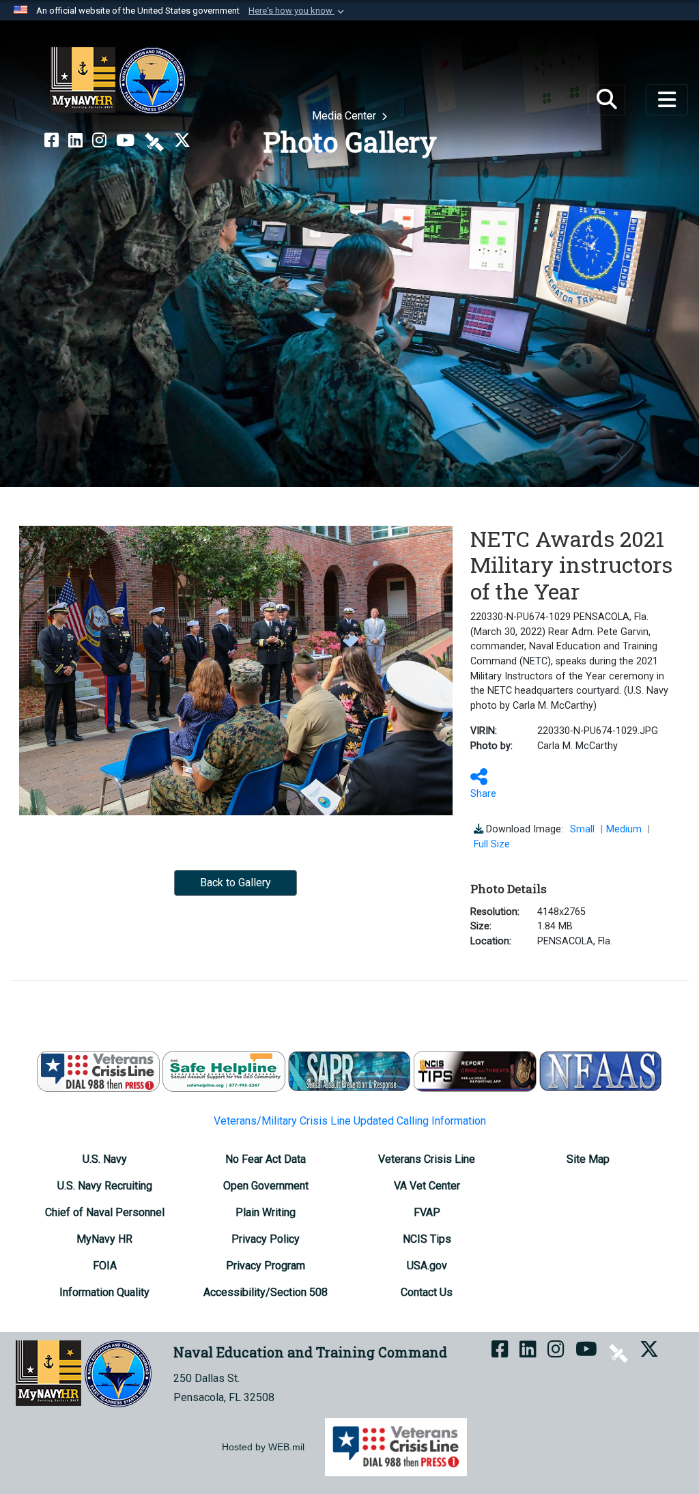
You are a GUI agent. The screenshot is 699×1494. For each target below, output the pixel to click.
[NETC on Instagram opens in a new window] (99, 140)
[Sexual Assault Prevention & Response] (349, 1070)
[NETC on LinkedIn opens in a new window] (75, 140)
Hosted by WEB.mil (263, 1446)
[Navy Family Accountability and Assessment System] (600, 1070)
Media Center (345, 115)
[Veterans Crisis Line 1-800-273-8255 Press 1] (98, 1070)
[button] (297, 11)
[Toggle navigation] (667, 99)
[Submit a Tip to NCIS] (475, 1070)
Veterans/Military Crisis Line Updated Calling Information (350, 1120)
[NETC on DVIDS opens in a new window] (154, 140)
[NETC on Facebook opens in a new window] (51, 140)
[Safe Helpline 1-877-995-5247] (223, 1070)
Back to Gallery (235, 882)
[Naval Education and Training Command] (117, 80)
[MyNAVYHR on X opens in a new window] (182, 140)
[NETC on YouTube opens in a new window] (125, 140)
